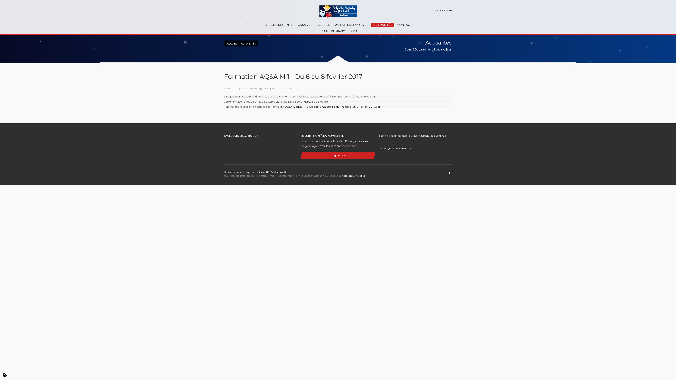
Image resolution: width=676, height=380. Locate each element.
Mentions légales (232, 172)
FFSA (354, 31)
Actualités (382, 25)
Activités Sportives (351, 25)
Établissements (279, 25)
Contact (404, 25)
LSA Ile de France (333, 31)
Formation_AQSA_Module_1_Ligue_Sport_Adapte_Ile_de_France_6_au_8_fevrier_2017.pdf (326, 106)
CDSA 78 (304, 25)
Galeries (322, 25)
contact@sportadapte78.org (395, 148)
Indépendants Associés (353, 175)
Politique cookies (279, 172)
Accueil (232, 43)
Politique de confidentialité (255, 172)
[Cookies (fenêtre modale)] (5, 375)
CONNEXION (443, 10)
